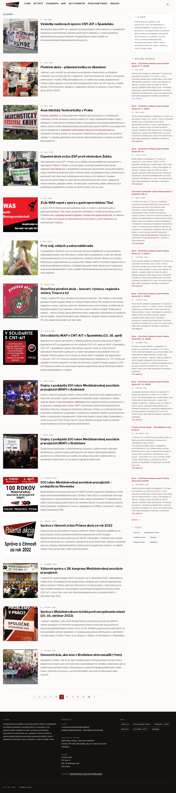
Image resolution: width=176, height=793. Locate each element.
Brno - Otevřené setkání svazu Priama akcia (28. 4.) (150, 150)
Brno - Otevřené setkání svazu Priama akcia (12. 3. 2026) (150, 252)
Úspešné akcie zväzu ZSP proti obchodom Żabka (75, 156)
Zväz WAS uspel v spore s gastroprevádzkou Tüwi (76, 203)
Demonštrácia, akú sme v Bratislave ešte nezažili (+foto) (81, 655)
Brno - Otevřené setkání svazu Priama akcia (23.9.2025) (150, 479)
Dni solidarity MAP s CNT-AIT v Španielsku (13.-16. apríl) (81, 335)
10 (89, 697)
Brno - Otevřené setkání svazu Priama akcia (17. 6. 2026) (150, 64)
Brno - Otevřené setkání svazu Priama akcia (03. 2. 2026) (150, 294)
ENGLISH (114, 3)
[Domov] (13, 4)
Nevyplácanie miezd (151, 533)
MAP (63, 3)
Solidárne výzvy (139, 542)
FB (64, 79)
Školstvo (153, 537)
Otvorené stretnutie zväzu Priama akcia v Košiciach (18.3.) (152, 192)
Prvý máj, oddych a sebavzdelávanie (66, 246)
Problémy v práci (139, 537)
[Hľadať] (167, 4)
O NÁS (27, 3)
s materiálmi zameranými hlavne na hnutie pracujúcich (87, 129)
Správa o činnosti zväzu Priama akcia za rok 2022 (76, 525)
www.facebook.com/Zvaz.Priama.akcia (86, 774)
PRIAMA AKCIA (25, 787)
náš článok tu (57, 168)
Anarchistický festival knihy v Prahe (66, 110)
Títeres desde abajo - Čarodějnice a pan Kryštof (151, 428)
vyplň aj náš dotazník (149, 235)
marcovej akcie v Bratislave (71, 401)
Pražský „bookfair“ (49, 115)
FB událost (137, 286)
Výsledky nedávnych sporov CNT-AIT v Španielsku (77, 24)
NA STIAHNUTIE (77, 3)
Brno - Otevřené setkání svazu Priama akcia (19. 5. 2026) (150, 107)
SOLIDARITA (52, 3)
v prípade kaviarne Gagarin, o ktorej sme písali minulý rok (83, 215)
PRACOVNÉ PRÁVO (97, 3)
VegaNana (153, 542)
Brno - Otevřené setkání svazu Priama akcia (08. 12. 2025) (150, 337)
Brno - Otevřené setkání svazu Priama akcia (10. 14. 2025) (150, 383)
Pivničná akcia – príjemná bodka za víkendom (73, 67)
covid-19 (136, 533)
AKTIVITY (38, 3)
